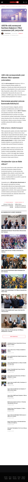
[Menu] (2, 2)
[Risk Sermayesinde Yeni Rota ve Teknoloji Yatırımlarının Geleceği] (3, 403)
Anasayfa (3, 6)
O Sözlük (23, 478)
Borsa (10, 477)
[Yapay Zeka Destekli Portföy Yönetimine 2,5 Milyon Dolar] (3, 384)
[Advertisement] (14, 56)
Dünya (19, 477)
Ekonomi (14, 477)
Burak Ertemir (7, 33)
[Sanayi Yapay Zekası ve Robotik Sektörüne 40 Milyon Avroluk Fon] (3, 423)
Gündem (5, 477)
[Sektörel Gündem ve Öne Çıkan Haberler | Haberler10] (14, 2)
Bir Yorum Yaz (14, 336)
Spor (19, 478)
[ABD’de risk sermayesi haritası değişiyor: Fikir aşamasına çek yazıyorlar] (14, 21)
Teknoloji (20, 33)
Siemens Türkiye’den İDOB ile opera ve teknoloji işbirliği (7, 206)
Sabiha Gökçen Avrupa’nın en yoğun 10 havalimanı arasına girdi (20, 206)
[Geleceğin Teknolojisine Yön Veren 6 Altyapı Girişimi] (3, 429)
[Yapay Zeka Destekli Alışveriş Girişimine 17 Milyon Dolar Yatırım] (3, 390)
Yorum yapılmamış (5, 35)
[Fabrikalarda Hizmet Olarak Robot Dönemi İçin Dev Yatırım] (14, 222)
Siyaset (6, 478)
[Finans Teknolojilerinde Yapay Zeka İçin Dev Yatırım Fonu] (14, 301)
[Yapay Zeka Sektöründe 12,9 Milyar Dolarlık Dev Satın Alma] (14, 281)
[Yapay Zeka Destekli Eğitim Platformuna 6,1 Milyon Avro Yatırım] (3, 416)
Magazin (23, 477)
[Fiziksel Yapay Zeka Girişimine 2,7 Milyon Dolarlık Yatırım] (3, 410)
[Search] (24, 2)
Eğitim (10, 478)
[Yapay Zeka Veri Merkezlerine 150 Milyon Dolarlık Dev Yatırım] (14, 321)
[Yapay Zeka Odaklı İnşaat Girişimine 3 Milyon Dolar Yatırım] (3, 397)
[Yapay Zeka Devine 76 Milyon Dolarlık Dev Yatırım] (14, 242)
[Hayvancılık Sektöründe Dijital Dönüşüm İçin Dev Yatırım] (14, 261)
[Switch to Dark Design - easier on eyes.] (26, 2)
